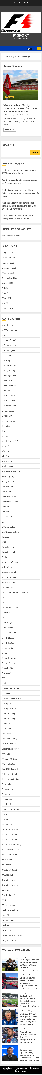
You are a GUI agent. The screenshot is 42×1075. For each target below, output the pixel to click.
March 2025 (7, 308)
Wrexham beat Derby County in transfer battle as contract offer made (20, 108)
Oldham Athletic (9, 759)
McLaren (6, 693)
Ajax (4, 335)
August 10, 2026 (28, 970)
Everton (5, 511)
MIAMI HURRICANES (11, 698)
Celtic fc (5, 446)
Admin (7, 115)
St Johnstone (7, 860)
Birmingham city (10, 375)
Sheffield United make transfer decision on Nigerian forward (28, 982)
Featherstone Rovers (11, 532)
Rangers (6, 794)
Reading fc (7, 804)
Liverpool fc (7, 673)
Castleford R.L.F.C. (10, 441)
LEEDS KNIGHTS (9, 633)
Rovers (5, 814)
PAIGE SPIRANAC (10, 769)
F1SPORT (21, 35)
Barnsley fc (7, 360)
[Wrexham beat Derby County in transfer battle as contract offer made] (21, 85)
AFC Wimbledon (9, 330)
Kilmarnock (7, 627)
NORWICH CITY (9, 743)
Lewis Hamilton (9, 658)
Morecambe (7, 728)
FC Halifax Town (9, 527)
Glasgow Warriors (10, 572)
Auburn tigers (8, 350)
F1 (3, 522)
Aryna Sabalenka (10, 340)
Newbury (6, 733)
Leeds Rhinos (8, 638)
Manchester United (10, 688)
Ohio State (7, 754)
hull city (6, 612)
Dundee (5, 506)
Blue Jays (6, 390)
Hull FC (5, 617)
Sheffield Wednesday (11, 844)
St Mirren (6, 864)
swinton (5, 890)
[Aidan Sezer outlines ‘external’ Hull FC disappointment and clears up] (10, 1035)
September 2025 (9, 278)
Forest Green (8, 547)
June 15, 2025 (18, 115)
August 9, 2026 (27, 988)
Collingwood (8, 466)
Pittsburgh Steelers (11, 774)
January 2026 (8, 263)
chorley (5, 456)
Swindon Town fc (10, 885)
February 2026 (8, 258)
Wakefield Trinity (10, 910)
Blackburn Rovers (10, 385)
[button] (34, 48)
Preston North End (10, 779)
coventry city (8, 476)
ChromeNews (34, 1068)
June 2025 (6, 293)
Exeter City (7, 516)
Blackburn (7, 380)
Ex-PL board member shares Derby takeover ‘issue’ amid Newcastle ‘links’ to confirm (20, 193)
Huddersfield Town (11, 607)
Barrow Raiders (9, 365)
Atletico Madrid (9, 345)
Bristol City (7, 416)
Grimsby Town (8, 582)
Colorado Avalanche (11, 471)
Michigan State (9, 708)
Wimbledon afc (9, 920)
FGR (4, 542)
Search (8, 145)
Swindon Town (9, 880)
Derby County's (9, 486)
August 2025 (7, 283)
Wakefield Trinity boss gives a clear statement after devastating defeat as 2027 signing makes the (19, 206)
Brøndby (6, 426)
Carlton (5, 436)
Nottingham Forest (10, 749)
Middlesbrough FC (10, 718)
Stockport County (10, 870)
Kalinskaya (7, 622)
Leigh (4, 653)
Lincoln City (7, 668)
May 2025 (6, 298)
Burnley (6, 431)
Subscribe (39, 48)
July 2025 (6, 288)
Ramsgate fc (7, 789)
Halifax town (8, 587)
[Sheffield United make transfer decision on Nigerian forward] (10, 981)
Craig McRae (8, 481)
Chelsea (5, 451)
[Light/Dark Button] (29, 49)
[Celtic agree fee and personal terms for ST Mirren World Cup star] (10, 963)
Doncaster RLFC (9, 496)
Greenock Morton (10, 577)
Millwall (6, 723)
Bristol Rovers (8, 421)
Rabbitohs (6, 784)
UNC (4, 900)
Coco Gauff (7, 461)
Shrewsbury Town (10, 849)
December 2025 (9, 268)
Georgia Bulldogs (10, 562)
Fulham (5, 557)
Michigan (6, 703)
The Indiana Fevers (10, 895)
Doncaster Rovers (10, 501)
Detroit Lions (8, 491)
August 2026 (7, 252)
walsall (5, 915)
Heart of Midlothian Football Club (17, 592)
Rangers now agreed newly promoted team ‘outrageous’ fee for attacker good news (29, 1055)
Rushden (6, 819)
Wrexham (9, 97)
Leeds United (8, 643)
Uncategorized (9, 905)
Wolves (5, 925)
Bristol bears (8, 411)
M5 (3, 678)
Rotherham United (10, 809)
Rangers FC (7, 799)
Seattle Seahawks (10, 829)
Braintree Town (9, 405)
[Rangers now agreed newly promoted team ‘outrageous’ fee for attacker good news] (10, 1053)
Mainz (5, 683)
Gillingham (7, 567)
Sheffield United (9, 834)
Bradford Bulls (9, 395)
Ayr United (7, 355)
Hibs (4, 602)
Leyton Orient (8, 663)
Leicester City (8, 648)
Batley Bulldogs (9, 370)
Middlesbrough (9, 713)
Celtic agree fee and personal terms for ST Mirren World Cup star (29, 963)
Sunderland (7, 875)
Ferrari (5, 537)
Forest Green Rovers (11, 552)
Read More (9, 130)
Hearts (5, 597)
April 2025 (7, 303)
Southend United (9, 854)
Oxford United (8, 764)
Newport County (9, 738)
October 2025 (8, 273)
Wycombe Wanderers (12, 935)
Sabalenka (7, 824)
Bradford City (8, 401)
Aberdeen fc (7, 325)
